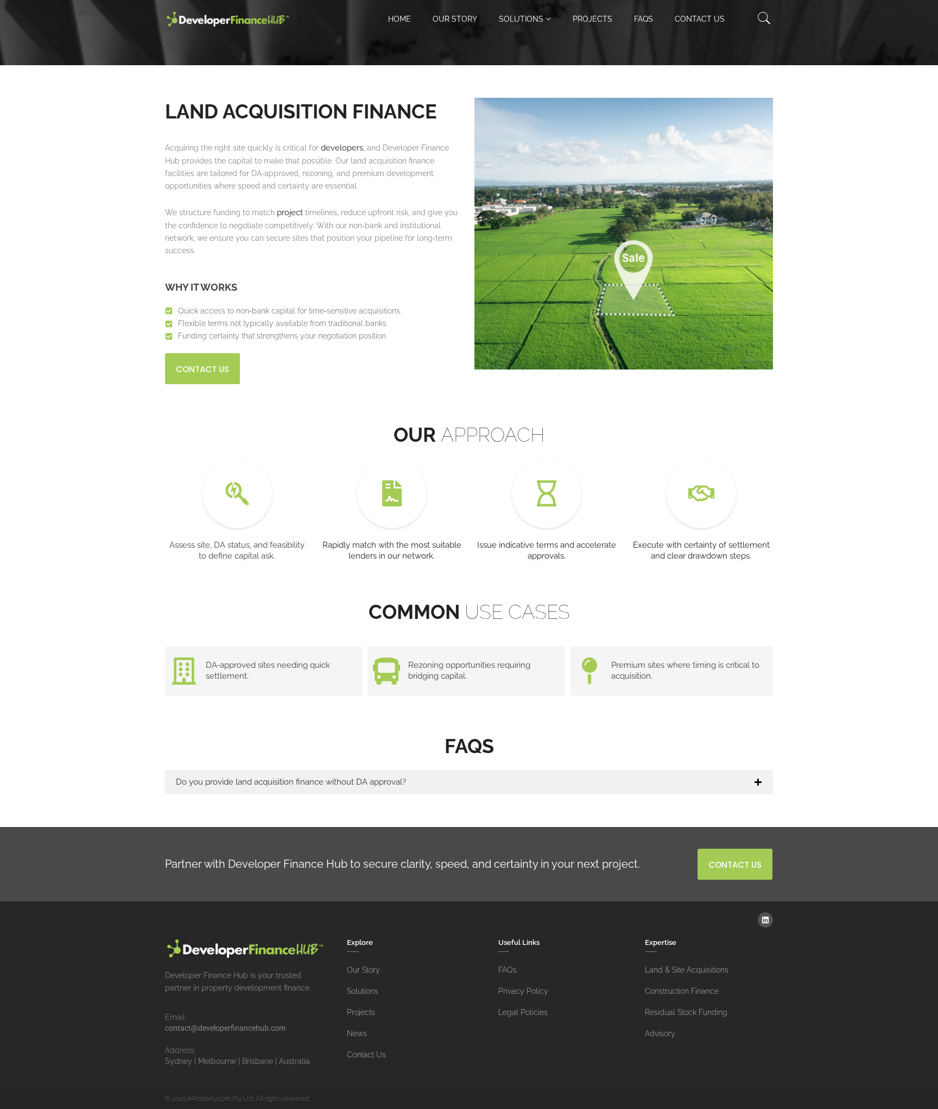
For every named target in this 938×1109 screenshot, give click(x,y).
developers (342, 148)
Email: (175, 1017)
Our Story (455, 19)
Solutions (521, 19)
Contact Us (700, 19)
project (291, 212)
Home (399, 19)
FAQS (643, 19)
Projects (592, 19)
